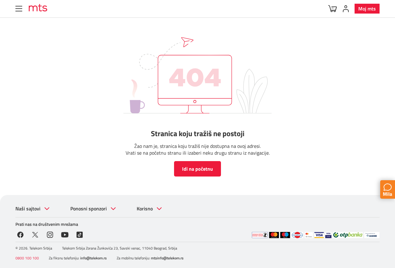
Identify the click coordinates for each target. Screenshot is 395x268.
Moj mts (367, 8)
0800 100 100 (27, 258)
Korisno (145, 208)
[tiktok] (80, 234)
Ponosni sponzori (88, 208)
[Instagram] (50, 234)
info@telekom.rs (93, 258)
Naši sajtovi (27, 208)
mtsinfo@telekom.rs (167, 258)
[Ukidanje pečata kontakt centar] (260, 235)
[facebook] (20, 234)
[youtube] (65, 234)
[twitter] (35, 234)
